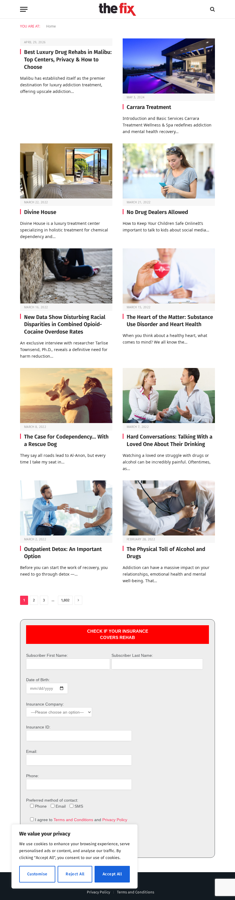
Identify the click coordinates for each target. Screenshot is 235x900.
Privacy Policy (114, 819)
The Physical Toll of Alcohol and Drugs (166, 553)
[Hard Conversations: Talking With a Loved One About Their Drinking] (169, 395)
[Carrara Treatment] (169, 65)
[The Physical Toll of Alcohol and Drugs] (169, 507)
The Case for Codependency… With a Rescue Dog (66, 440)
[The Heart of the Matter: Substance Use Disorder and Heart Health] (169, 275)
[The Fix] (117, 9)
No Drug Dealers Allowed (157, 212)
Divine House (40, 212)
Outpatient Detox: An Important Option (63, 553)
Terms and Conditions (73, 819)
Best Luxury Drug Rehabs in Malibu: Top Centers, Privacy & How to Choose (68, 59)
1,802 (65, 600)
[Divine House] (66, 170)
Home (51, 26)
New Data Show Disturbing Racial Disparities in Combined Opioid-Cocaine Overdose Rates (64, 324)
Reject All (75, 874)
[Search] (212, 9)
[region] (74, 856)
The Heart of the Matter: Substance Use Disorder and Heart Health (170, 321)
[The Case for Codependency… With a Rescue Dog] (66, 395)
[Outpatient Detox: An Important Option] (66, 507)
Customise (37, 874)
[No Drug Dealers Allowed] (169, 170)
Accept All (112, 874)
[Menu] (24, 9)
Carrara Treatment (149, 107)
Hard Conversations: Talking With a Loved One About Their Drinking (169, 440)
